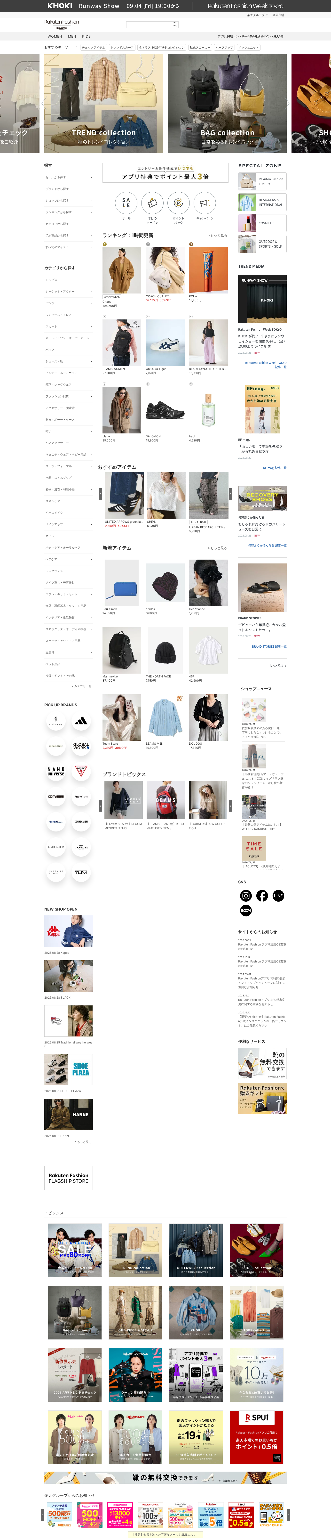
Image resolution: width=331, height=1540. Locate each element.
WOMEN (55, 36)
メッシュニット (248, 47)
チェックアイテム (93, 47)
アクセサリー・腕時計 (60, 408)
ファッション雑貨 (57, 396)
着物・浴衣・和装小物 (60, 489)
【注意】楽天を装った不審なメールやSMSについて (165, 1534)
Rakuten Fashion (81, 24)
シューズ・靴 (54, 361)
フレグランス (54, 571)
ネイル (50, 536)
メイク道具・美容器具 (60, 582)
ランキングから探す (59, 212)
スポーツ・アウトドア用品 (63, 641)
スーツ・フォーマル (59, 466)
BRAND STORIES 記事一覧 (269, 646)
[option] (104, 103)
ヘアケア (51, 559)
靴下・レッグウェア (59, 384)
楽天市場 (278, 15)
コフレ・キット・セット (62, 594)
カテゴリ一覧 (83, 686)
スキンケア (53, 501)
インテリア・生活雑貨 (60, 617)
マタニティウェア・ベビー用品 (66, 454)
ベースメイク (54, 512)
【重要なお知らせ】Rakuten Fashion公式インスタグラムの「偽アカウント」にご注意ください (262, 1021)
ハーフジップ (224, 47)
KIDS (86, 36)
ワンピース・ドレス (59, 315)
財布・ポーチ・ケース (60, 419)
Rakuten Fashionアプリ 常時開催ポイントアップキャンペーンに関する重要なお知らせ (261, 983)
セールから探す (56, 177)
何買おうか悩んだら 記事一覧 (267, 545)
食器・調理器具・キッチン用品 (66, 606)
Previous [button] (44, 103)
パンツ (50, 303)
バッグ (50, 349)
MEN (72, 36)
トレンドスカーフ (122, 47)
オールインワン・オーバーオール (67, 338)
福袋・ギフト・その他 (60, 675)
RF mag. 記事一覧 (275, 468)
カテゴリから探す (57, 224)
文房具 (50, 652)
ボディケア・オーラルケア (63, 547)
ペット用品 (53, 664)
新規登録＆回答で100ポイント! (222, 15)
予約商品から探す (57, 235)
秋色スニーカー (200, 47)
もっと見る (84, 1142)
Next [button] (286, 103)
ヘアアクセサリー (57, 443)
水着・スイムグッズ (59, 478)
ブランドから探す (57, 189)
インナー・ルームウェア (62, 373)
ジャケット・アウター (60, 291)
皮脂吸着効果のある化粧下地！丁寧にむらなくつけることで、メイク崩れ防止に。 (262, 732)
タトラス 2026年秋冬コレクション (162, 47)
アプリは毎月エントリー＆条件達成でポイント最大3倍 (250, 36)
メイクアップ (54, 524)
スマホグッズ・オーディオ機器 (66, 629)
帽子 (48, 431)
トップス (51, 280)
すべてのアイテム (57, 247)
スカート (51, 326)
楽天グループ (256, 15)
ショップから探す (57, 200)
